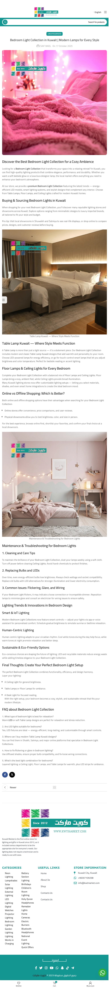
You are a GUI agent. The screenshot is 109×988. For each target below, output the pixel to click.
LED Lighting (9, 901)
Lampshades (11, 880)
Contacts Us (46, 893)
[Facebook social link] (5, 775)
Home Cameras (25, 916)
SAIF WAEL (45, 46)
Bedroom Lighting (9, 923)
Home (44, 873)
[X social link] (12, 775)
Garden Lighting (9, 931)
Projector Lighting (9, 916)
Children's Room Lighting (26, 891)
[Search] (5, 22)
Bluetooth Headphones (27, 931)
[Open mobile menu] (105, 12)
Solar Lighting (9, 886)
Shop (43, 886)
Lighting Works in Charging (9, 940)
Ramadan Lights (26, 908)
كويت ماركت (40, 975)
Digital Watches (9, 908)
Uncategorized (54, 33)
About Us (45, 880)
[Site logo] (46, 12)
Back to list (54, 787)
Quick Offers (27, 947)
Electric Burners (25, 923)
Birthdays (26, 884)
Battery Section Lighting (25, 876)
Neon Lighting (9, 875)
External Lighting (9, 894)
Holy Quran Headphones (27, 901)
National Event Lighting (25, 939)
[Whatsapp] (102, 973)
